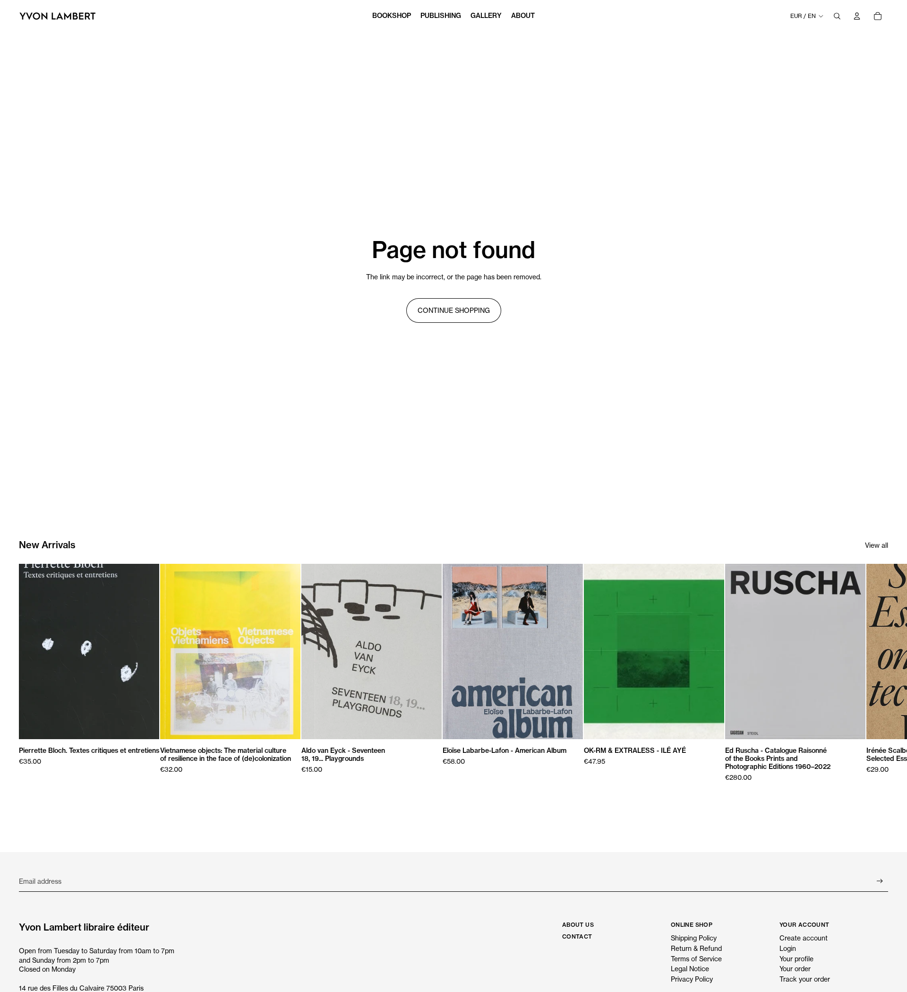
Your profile (796, 959)
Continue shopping (454, 310)
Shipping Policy (694, 938)
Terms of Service (696, 959)
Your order (795, 969)
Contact (577, 936)
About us (578, 924)
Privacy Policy (692, 979)
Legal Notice (690, 969)
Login (787, 948)
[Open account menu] (857, 16)
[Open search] (837, 16)
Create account (803, 938)
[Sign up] (880, 881)
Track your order (804, 979)
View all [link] (876, 545)
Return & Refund (696, 948)
